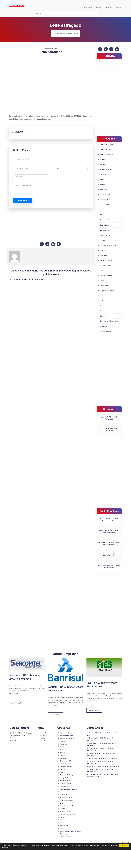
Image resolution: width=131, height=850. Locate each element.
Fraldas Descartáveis (106, 260)
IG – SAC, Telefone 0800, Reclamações (109, 429)
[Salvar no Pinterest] (59, 244)
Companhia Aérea (105, 200)
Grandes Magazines (106, 265)
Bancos (102, 179)
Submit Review (23, 200)
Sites (101, 316)
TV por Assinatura (105, 331)
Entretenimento (104, 230)
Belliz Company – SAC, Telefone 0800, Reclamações (109, 555)
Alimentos (103, 159)
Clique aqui (93, 845)
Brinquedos (103, 189)
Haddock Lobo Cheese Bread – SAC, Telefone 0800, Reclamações (103, 775)
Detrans (102, 210)
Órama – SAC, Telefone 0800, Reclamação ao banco (109, 520)
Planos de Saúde (105, 285)
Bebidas (102, 184)
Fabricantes (103, 240)
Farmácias (103, 250)
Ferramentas (103, 255)
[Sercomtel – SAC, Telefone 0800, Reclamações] (27, 664)
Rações (102, 296)
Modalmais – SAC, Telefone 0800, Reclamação (104, 766)
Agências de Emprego (106, 144)
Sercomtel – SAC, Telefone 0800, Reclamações (24, 677)
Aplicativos (103, 164)
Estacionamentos (105, 235)
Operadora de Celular (106, 275)
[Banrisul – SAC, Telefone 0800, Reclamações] (65, 670)
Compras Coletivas (105, 205)
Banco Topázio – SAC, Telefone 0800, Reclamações (109, 531)
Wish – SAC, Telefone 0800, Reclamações (109, 418)
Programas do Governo (107, 291)
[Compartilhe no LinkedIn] (53, 244)
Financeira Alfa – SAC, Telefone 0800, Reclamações (100, 762)
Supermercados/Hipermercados (109, 321)
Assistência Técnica (106, 169)
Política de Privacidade (43, 737)
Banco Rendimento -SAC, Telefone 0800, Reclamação (109, 566)
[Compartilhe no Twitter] (47, 244)
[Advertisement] (51, 70)
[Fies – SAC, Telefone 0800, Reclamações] (104, 667)
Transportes (103, 326)
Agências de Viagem (106, 149)
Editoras (102, 215)
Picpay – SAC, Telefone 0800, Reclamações (103, 758)
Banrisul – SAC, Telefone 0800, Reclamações (65, 689)
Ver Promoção (16, 703)
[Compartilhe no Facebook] (42, 244)
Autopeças (103, 174)
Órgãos (102, 280)
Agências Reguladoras (106, 154)
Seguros (102, 306)
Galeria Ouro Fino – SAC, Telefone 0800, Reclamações (109, 543)
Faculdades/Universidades (108, 245)
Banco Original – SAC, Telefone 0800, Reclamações (100, 770)
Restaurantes (104, 301)
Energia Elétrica (104, 225)
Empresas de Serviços (106, 220)
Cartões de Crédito (105, 195)
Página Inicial (44, 733)
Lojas (101, 270)
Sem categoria (104, 311)
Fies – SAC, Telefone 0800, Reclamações (101, 684)
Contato (43, 741)
